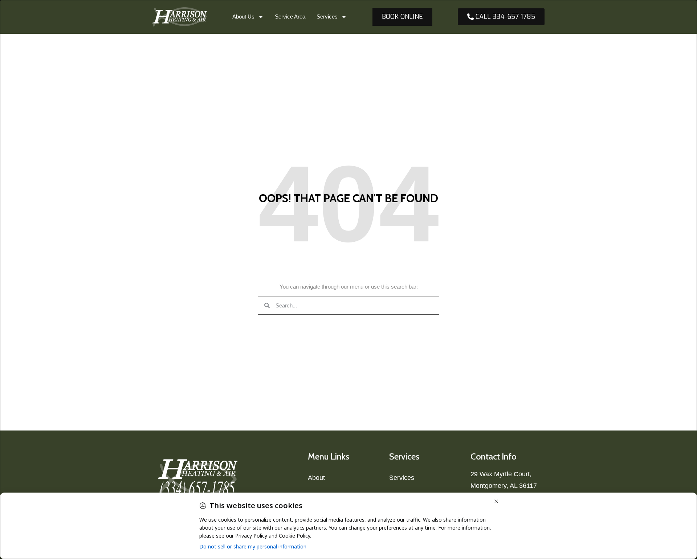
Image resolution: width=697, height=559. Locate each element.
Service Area (290, 16)
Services (327, 16)
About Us (243, 16)
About (316, 477)
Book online (402, 16)
